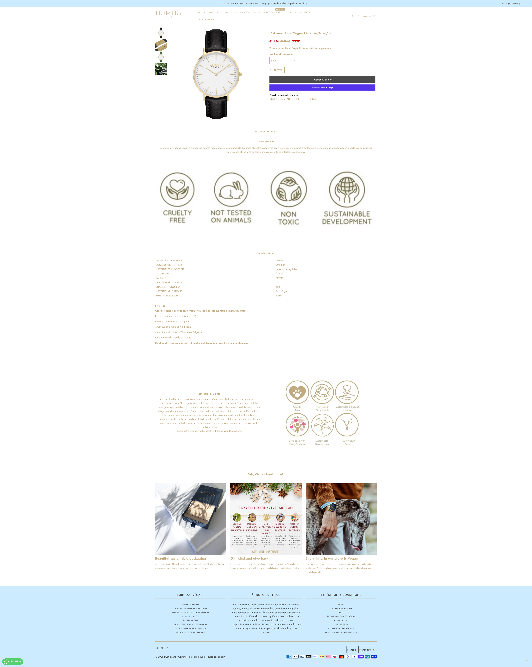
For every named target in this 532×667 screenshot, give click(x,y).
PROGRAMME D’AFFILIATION (341, 616)
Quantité (275, 70)
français (351, 649)
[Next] (259, 75)
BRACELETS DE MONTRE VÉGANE (191, 624)
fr (503, 3)
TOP (527, 663)
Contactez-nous (341, 620)
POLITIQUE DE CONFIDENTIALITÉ (341, 632)
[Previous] (173, 75)
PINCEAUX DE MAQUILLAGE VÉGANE (190, 612)
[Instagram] (162, 649)
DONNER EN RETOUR (341, 608)
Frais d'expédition (294, 48)
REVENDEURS (341, 624)
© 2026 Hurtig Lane (166, 657)
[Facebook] (157, 649)
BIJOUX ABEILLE (190, 620)
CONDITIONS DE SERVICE (341, 628)
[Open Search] (353, 15)
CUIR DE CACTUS (190, 616)
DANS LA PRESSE (190, 604)
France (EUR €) (513, 3)
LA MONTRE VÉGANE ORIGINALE (190, 608)
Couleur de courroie (281, 54)
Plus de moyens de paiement (284, 95)
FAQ (341, 612)
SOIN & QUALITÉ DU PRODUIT (191, 632)
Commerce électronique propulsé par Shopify (202, 657)
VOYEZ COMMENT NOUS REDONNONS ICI (293, 99)
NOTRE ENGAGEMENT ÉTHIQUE (191, 628)
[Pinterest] (167, 649)
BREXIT (341, 604)
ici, (247, 343)
